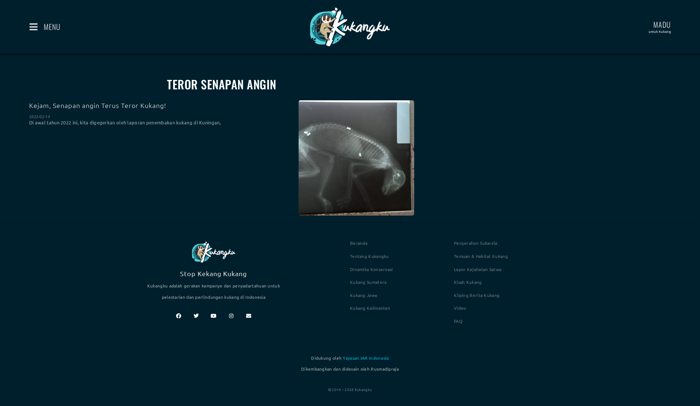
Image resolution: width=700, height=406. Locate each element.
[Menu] (33, 26)
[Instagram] (231, 316)
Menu (52, 26)
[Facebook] (179, 316)
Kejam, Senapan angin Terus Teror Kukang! (97, 105)
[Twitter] (196, 316)
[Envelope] (249, 316)
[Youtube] (214, 316)
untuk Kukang (660, 31)
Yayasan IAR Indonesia (366, 358)
